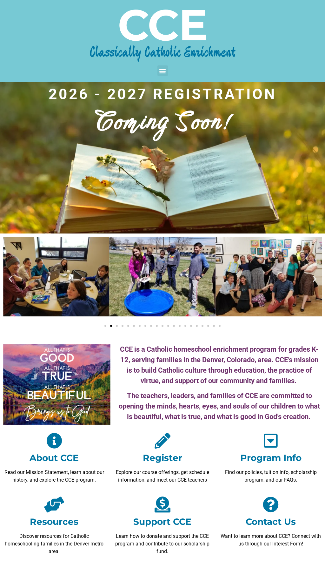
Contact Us (271, 521)
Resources (54, 521)
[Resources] (54, 504)
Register (162, 457)
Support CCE (162, 521)
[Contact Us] (271, 504)
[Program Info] (271, 441)
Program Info (271, 457)
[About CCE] (54, 441)
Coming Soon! (162, 122)
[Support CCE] (162, 504)
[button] (162, 70)
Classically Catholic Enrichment (162, 52)
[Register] (162, 441)
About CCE (54, 457)
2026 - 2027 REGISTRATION (162, 94)
